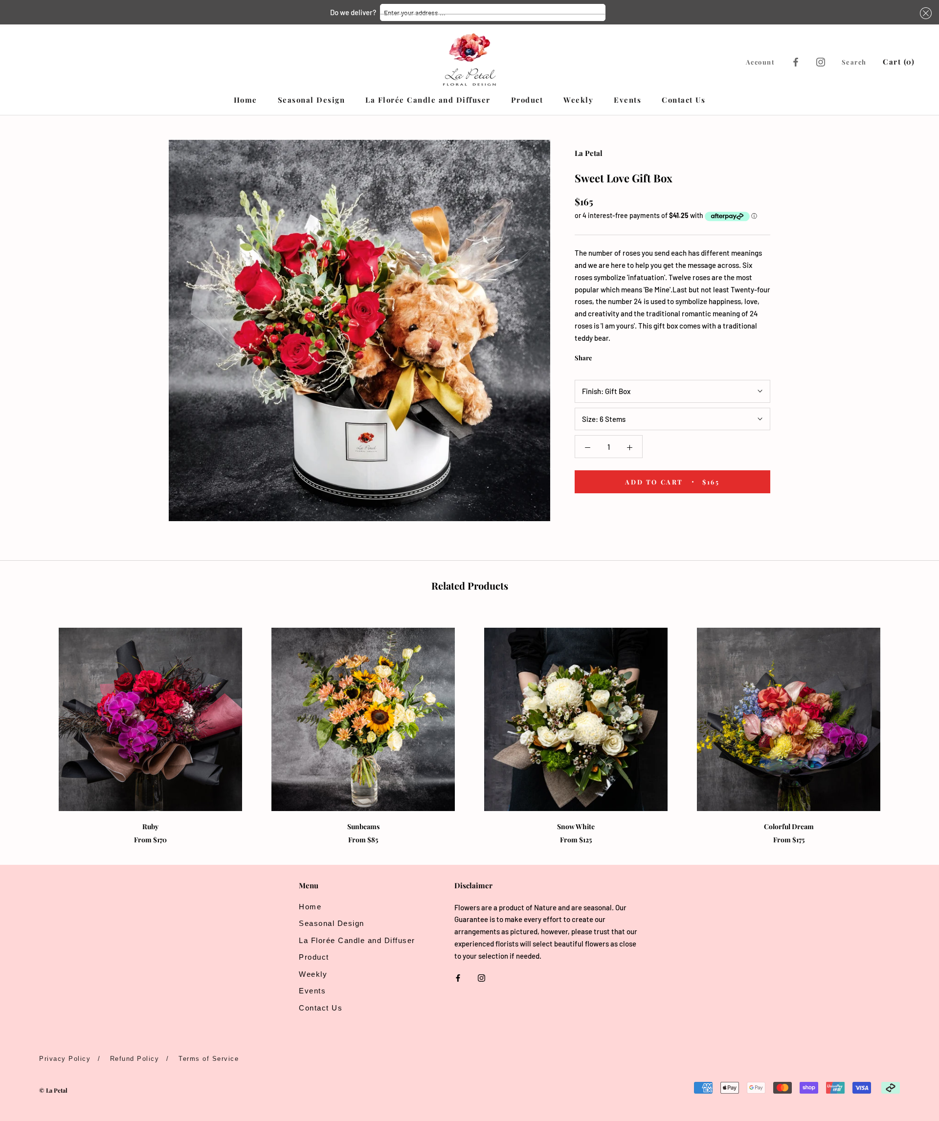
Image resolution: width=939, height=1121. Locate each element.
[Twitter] (614, 355)
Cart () (899, 61)
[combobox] (492, 12)
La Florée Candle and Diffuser (428, 100)
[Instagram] (820, 61)
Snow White (576, 826)
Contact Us (683, 100)
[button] (924, 13)
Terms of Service (209, 1058)
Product (527, 100)
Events (627, 100)
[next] (908, 725)
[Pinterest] (627, 355)
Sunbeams (363, 826)
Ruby (150, 826)
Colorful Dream (789, 826)
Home (245, 100)
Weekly (578, 100)
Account (760, 62)
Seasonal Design (311, 100)
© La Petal (53, 1090)
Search (854, 62)
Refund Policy (134, 1058)
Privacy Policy (64, 1058)
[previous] (31, 725)
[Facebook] (795, 61)
